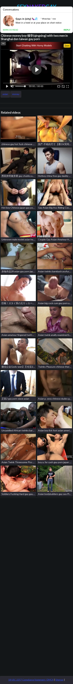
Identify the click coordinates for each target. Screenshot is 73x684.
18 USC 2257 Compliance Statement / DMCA (30, 679)
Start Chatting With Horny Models (34, 45)
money (15, 94)
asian (5, 94)
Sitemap (59, 679)
